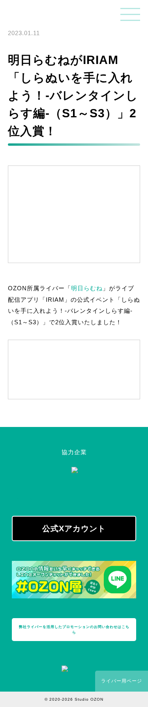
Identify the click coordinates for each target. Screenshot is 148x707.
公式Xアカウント (74, 528)
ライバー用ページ (121, 681)
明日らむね (87, 288)
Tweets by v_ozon (38, 498)
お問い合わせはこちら (74, 629)
